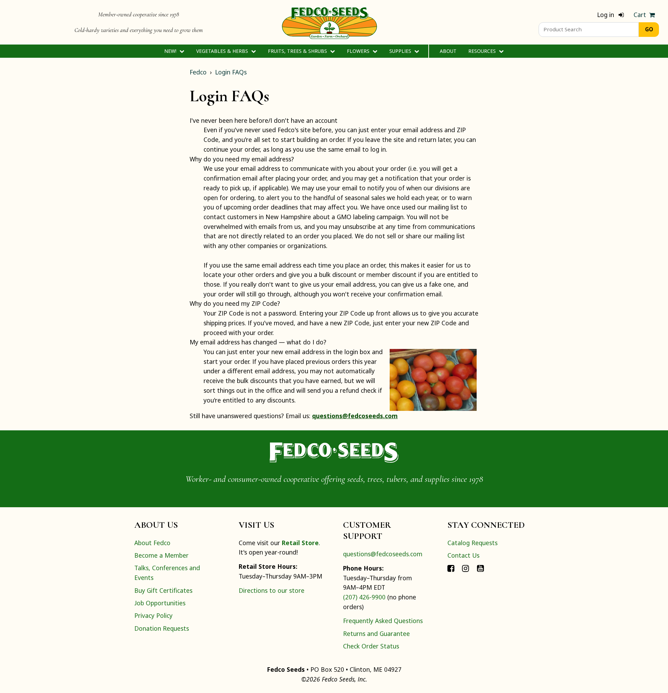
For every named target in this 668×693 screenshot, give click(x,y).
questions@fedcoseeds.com (355, 416)
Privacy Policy (153, 615)
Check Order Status (371, 646)
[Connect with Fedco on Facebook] (450, 568)
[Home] (329, 22)
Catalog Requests (472, 543)
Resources (482, 51)
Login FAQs (231, 72)
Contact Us (463, 555)
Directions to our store (271, 590)
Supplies (401, 51)
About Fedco (152, 543)
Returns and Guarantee (376, 633)
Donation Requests (161, 628)
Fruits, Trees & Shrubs (298, 51)
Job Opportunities (159, 603)
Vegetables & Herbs (222, 51)
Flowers (359, 51)
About (448, 51)
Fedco (198, 72)
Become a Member (161, 555)
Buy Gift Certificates (163, 590)
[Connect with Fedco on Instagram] (465, 568)
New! (171, 51)
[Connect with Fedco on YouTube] (480, 568)
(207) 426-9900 (364, 597)
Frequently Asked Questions (383, 620)
